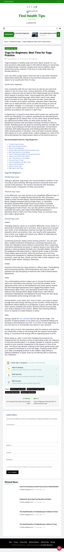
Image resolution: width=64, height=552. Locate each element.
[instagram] (29, 7)
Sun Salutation (25, 319)
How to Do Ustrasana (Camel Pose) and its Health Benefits (39, 486)
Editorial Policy (45, 542)
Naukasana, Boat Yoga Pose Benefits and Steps (35, 499)
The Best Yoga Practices (16, 144)
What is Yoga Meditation (16, 148)
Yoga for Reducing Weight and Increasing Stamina (24, 154)
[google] (34, 7)
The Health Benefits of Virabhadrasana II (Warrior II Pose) (39, 512)
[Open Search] (57, 28)
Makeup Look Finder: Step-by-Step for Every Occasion (37, 1)
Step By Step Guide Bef (16, 150)
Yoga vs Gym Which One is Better (19, 156)
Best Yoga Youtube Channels (18, 146)
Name (9, 445)
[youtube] (36, 7)
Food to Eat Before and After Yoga (19, 162)
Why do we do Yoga (15, 166)
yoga (54, 63)
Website (9, 460)
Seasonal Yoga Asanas (28, 392)
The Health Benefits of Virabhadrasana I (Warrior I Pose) (38, 524)
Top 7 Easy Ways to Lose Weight (19, 158)
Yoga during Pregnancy (16, 164)
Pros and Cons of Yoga (16, 160)
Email (9, 452)
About (10, 542)
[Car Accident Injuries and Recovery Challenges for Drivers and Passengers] (30, 35)
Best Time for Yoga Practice (36, 389)
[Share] (59, 548)
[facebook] (27, 7)
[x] (31, 7)
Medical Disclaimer (34, 542)
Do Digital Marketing (47, 545)
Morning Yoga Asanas (12, 392)
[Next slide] (60, 1)
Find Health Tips (32, 16)
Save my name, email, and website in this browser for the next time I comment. (30, 467)
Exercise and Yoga (11, 48)
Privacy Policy (23, 542)
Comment (10, 425)
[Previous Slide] (57, 1)
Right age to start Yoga (16, 168)
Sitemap (53, 542)
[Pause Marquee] (58, 34)
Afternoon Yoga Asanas (18, 389)
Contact (16, 542)
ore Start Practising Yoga (31, 150)
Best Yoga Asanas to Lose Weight (19, 152)
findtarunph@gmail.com (12, 59)
